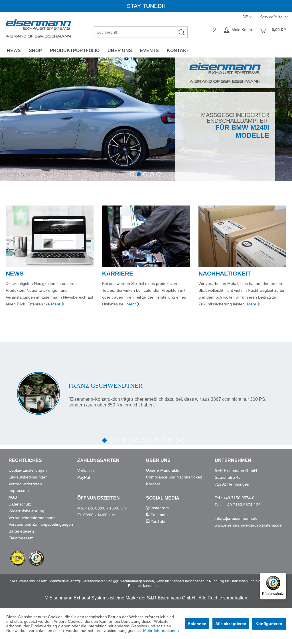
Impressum (19, 490)
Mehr (55, 304)
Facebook (159, 514)
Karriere (153, 484)
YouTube (158, 521)
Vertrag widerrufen (25, 484)
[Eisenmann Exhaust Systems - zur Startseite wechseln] (38, 28)
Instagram (159, 508)
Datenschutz (20, 504)
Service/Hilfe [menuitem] (272, 17)
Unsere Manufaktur (163, 470)
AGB (13, 497)
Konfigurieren (269, 623)
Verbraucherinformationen (32, 517)
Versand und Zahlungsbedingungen (41, 524)
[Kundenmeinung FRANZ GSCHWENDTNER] (146, 393)
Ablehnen (197, 623)
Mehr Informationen (161, 630)
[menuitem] (141, 30)
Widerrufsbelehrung (26, 511)
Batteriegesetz (22, 531)
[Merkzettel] (213, 30)
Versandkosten (94, 581)
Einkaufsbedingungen (28, 477)
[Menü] (282, 576)
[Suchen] (182, 32)
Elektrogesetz (21, 538)
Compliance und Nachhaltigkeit (174, 477)
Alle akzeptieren (230, 623)
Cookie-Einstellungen (28, 470)
